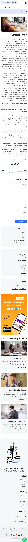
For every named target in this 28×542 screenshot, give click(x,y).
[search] (15, 2)
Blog (26, 12)
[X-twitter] (19, 535)
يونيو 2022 (23, 265)
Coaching (16, 41)
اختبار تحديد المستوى (21, 501)
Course (23, 285)
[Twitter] (15, 164)
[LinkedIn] (12, 164)
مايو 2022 (23, 268)
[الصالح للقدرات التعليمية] (25, 2)
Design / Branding (23, 41)
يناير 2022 (23, 273)
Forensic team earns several (16, 421)
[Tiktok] (14, 535)
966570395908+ (18, 522)
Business (11, 41)
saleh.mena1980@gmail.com (16, 516)
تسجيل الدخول (6, 7)
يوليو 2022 (23, 263)
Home (20, 12)
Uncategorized (20, 243)
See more (3, 339)
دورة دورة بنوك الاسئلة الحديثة (23, 485)
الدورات (25, 504)
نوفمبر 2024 (22, 255)
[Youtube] (16, 535)
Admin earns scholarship (17, 390)
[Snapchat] (9, 535)
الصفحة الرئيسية (23, 496)
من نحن (25, 499)
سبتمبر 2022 (22, 257)
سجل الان (16, 7)
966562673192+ (18, 519)
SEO (11, 285)
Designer (20, 159)
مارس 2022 (23, 270)
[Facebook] (18, 164)
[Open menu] (26, 8)
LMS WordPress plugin (18, 358)
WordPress (14, 288)
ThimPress (12, 159)
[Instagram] (11, 535)
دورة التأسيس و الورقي (23, 480)
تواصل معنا (24, 507)
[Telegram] (6, 535)
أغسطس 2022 (22, 260)
